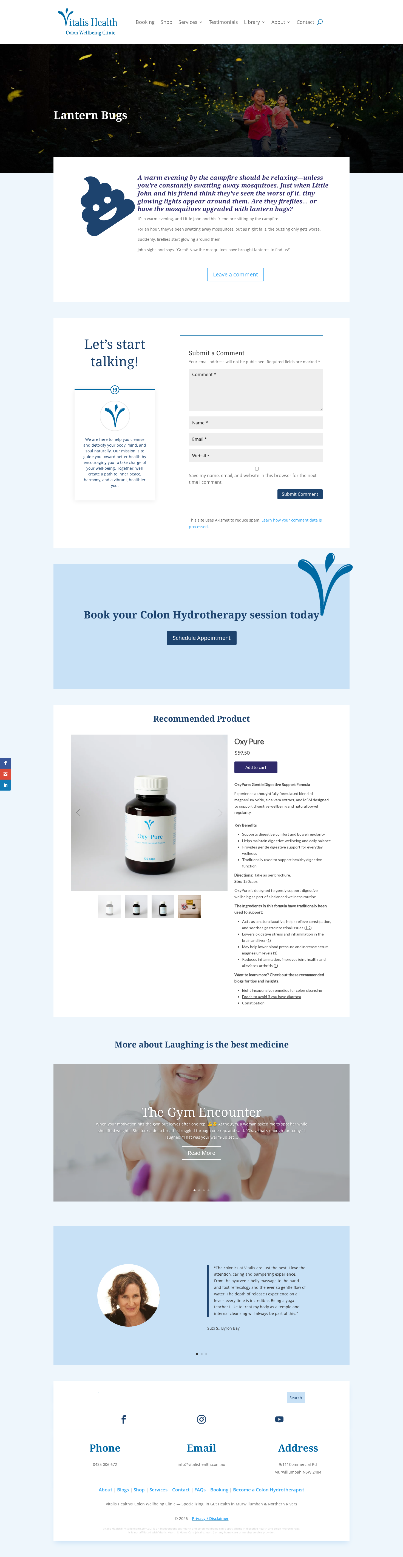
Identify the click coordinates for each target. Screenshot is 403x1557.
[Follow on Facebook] (123, 1419)
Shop (166, 22)
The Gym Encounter (201, 1112)
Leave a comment (235, 274)
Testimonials (223, 22)
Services (187, 22)
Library (252, 22)
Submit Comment (300, 494)
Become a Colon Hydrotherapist (268, 1489)
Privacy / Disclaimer (210, 1518)
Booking (145, 22)
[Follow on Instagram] (201, 1419)
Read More (201, 1152)
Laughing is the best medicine (227, 1044)
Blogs (123, 1489)
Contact (305, 22)
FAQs (200, 1489)
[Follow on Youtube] (279, 1419)
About (278, 22)
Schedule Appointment (202, 638)
